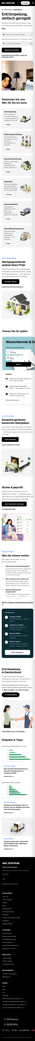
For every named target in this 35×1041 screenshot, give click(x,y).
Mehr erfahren (9, 690)
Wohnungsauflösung (9, 936)
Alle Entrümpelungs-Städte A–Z (12, 998)
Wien (4, 986)
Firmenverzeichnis (8, 912)
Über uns (5, 897)
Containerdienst (7, 942)
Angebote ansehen (11, 50)
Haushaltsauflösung (9, 939)
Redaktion (5, 921)
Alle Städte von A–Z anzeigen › (13, 731)
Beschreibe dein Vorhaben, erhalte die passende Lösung (14, 56)
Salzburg (5, 995)
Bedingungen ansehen (12, 400)
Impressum (5, 874)
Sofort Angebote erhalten (11, 445)
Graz (3, 989)
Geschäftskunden (8, 964)
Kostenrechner (7, 909)
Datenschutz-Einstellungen (10, 884)
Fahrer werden (7, 958)
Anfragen (25, 3)
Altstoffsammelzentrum (10, 945)
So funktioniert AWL (9, 509)
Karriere (4, 903)
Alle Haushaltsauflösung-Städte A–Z (14, 1004)
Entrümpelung (6, 933)
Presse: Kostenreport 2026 (11, 918)
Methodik (5, 915)
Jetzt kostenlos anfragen (14, 504)
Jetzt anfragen (10, 439)
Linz (3, 992)
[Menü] (33, 3)
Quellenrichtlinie (7, 924)
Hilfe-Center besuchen (9, 867)
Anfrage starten (10, 282)
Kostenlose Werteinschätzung (12, 287)
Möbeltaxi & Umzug (8, 948)
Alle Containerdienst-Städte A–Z (13, 1007)
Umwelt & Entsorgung (9, 974)
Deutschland (25, 1030)
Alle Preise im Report (22, 690)
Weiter (18, 364)
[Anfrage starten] (17, 76)
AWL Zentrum (8, 3)
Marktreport (6, 977)
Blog (4, 906)
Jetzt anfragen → (17, 652)
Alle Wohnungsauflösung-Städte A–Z (14, 1001)
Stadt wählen (12, 695)
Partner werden (7, 961)
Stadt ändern (17, 9)
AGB (3, 879)
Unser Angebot (7, 900)
